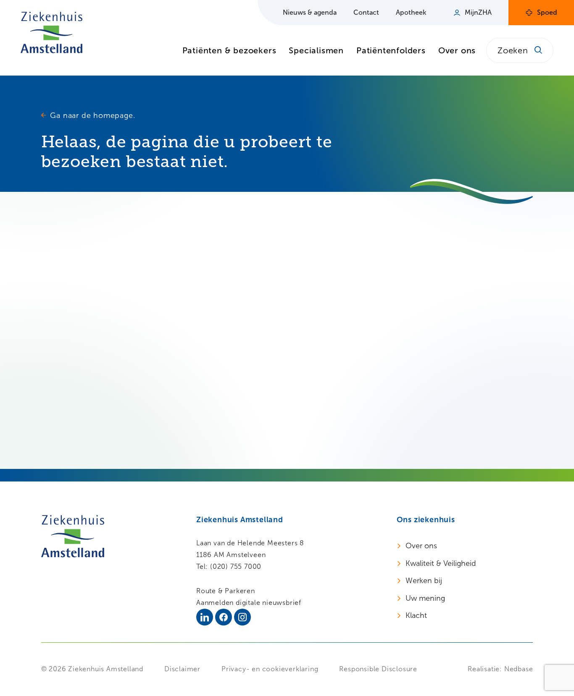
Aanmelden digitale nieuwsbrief (248, 603)
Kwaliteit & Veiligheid (440, 563)
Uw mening (425, 598)
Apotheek (411, 12)
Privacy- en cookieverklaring (269, 669)
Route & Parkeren (225, 591)
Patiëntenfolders (391, 50)
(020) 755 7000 (235, 566)
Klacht (416, 615)
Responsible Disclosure (378, 669)
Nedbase (518, 669)
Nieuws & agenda (310, 12)
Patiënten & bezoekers (229, 50)
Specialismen (316, 50)
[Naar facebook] (223, 617)
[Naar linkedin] (204, 617)
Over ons (457, 50)
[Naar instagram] (242, 617)
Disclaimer (182, 669)
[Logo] (51, 32)
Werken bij (423, 580)
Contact (366, 12)
